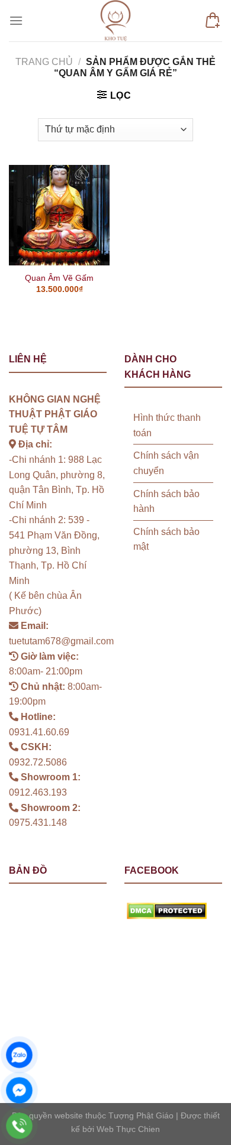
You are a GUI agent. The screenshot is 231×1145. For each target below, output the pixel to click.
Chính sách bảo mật (166, 539)
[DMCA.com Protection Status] (167, 911)
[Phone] (19, 1125)
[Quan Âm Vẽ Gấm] (59, 215)
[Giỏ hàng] (212, 20)
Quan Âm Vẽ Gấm (59, 278)
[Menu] (16, 20)
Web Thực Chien (128, 1129)
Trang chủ (44, 62)
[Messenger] (19, 1090)
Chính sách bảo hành (166, 501)
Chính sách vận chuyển (166, 463)
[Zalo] (19, 1055)
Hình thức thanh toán (167, 425)
